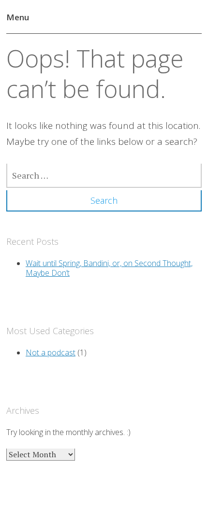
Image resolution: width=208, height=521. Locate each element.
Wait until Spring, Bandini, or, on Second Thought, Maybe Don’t (109, 268)
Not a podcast (50, 352)
